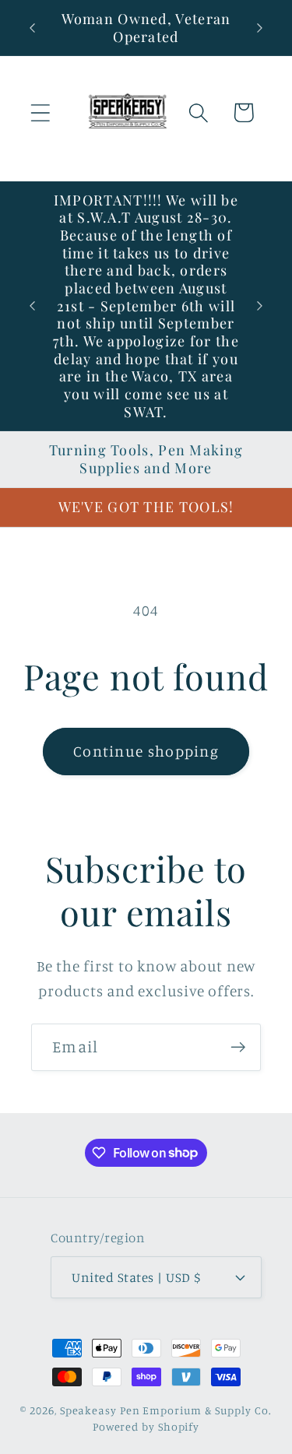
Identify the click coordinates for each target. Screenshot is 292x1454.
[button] (40, 112)
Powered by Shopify (146, 1426)
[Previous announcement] (33, 28)
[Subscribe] (238, 1047)
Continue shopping (146, 751)
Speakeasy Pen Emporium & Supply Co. (166, 1410)
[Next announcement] (260, 28)
